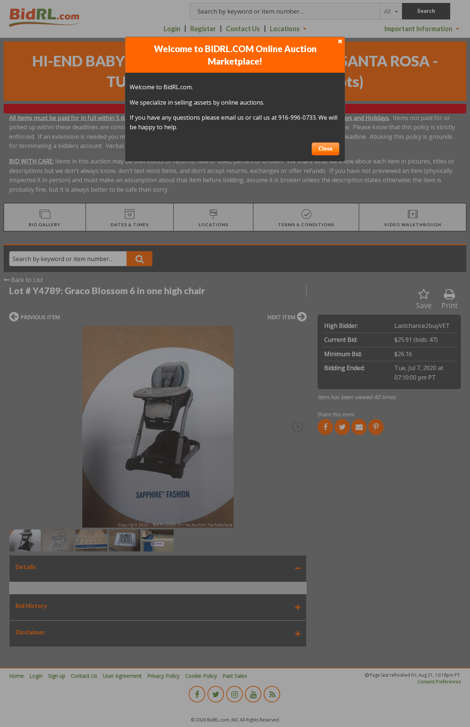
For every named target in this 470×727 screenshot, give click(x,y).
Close (325, 148)
